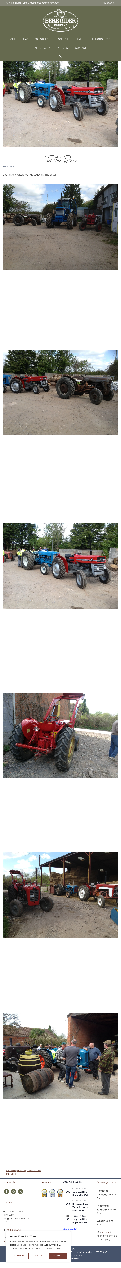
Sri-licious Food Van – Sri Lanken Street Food (80, 1207)
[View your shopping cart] (60, 56)
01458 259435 (14, 3)
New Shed (11, 1174)
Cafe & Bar (64, 39)
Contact (80, 47)
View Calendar (70, 1228)
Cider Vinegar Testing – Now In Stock (23, 1171)
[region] (38, 1246)
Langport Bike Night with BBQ (80, 1193)
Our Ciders (41, 39)
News (25, 39)
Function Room (102, 39)
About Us (40, 47)
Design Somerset (70, 1259)
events (105, 1232)
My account (109, 3)
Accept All (57, 1256)
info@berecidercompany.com (44, 3)
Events (81, 39)
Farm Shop (62, 47)
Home (12, 39)
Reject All (39, 1256)
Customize (19, 1256)
